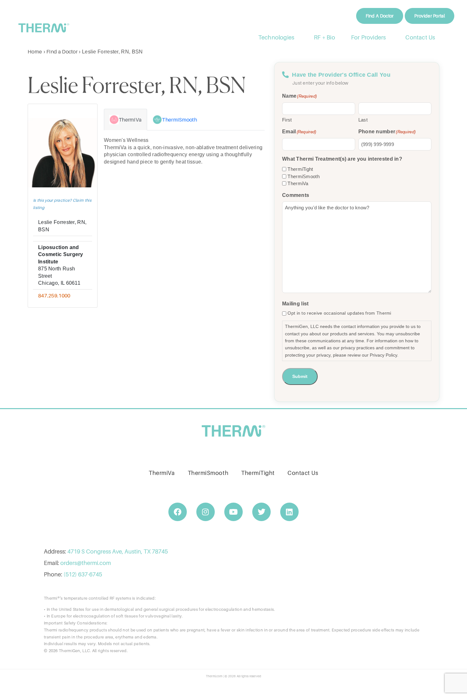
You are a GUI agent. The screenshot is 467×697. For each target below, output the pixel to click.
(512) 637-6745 (83, 574)
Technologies (276, 37)
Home (35, 51)
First (287, 119)
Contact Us (420, 37)
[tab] (125, 119)
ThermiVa (298, 183)
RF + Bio (324, 37)
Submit (300, 376)
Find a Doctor (62, 51)
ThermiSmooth (304, 176)
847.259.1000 (54, 295)
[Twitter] (261, 512)
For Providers (368, 37)
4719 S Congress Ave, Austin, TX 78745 (117, 551)
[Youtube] (233, 512)
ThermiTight (300, 169)
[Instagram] (205, 512)
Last (363, 119)
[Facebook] (177, 512)
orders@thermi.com (85, 563)
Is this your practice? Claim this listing (62, 204)
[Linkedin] (289, 512)
